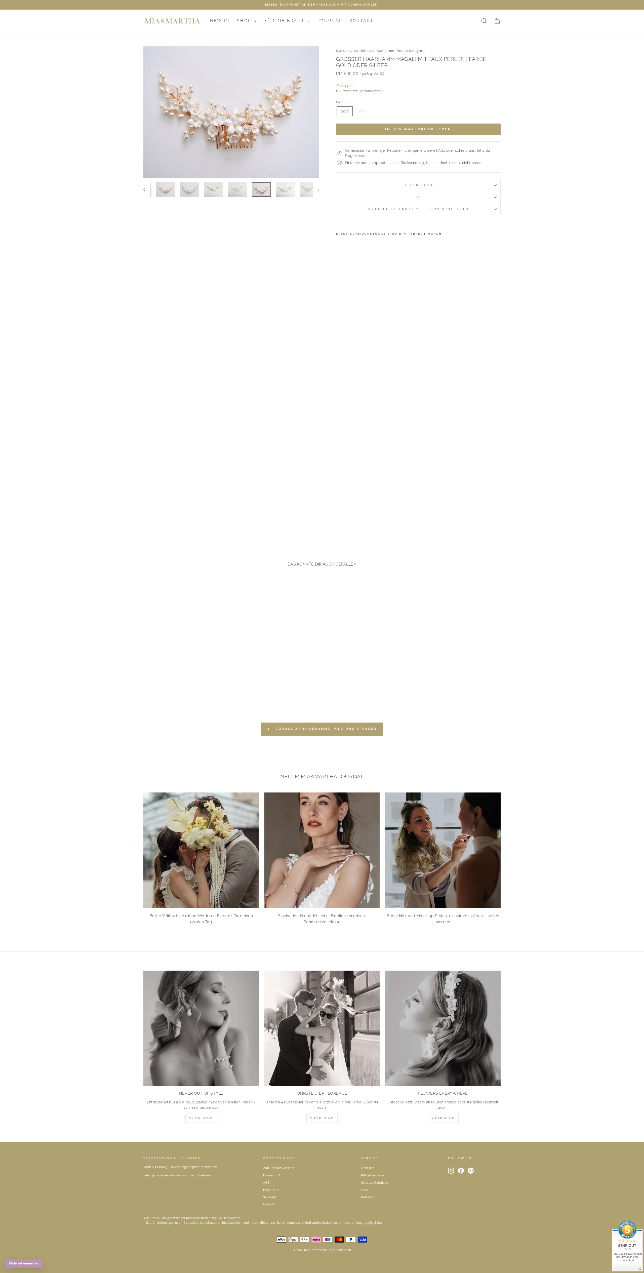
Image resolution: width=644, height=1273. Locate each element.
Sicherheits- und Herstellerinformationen (418, 209)
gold (345, 111)
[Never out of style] (201, 1028)
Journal (330, 20)
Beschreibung (418, 185)
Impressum (271, 1190)
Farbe (342, 102)
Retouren (368, 1197)
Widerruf (269, 1197)
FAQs (365, 1190)
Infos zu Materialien (375, 1182)
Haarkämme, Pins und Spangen (399, 51)
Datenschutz (272, 1175)
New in (219, 20)
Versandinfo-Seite (368, 1222)
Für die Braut (285, 20)
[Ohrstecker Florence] (322, 1028)
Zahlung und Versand (279, 1168)
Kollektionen (363, 51)
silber (363, 111)
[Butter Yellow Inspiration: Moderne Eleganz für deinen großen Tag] (201, 850)
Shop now (322, 1118)
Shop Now (201, 1118)
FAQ (418, 197)
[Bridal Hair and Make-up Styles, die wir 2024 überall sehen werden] (443, 850)
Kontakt (361, 20)
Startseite (343, 51)
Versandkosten (371, 91)
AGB (266, 1182)
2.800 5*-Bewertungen (173, 1167)
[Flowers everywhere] (443, 1028)
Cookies (269, 1204)
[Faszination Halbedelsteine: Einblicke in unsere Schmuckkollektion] (322, 850)
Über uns (367, 1168)
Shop (245, 20)
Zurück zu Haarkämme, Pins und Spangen (325, 729)
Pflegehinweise (372, 1175)
